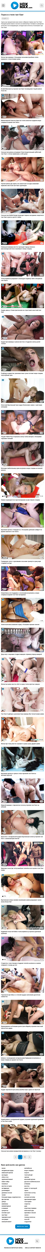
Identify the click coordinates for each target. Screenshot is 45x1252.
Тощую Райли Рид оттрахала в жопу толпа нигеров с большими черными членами (21, 437)
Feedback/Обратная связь (13, 1248)
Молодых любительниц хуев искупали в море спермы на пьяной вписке (21, 469)
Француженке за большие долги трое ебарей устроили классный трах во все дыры (22, 1027)
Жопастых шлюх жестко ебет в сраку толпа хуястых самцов (20, 684)
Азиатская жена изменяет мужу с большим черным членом (20, 624)
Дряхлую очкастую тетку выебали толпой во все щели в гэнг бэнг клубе (22, 869)
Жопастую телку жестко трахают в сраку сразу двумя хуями (20, 744)
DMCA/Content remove (33, 1248)
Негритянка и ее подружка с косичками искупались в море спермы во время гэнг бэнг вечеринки (20, 594)
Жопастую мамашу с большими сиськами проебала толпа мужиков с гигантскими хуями (19, 58)
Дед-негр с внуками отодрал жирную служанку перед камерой (21, 654)
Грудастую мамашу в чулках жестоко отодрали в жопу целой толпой (20, 342)
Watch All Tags (22, 1226)
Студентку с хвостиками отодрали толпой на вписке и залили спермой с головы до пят (21, 964)
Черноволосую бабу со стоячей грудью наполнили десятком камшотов (20, 995)
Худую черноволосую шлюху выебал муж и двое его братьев (20, 1089)
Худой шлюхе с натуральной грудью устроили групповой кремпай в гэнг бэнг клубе (22, 1120)
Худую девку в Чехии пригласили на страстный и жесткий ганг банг (21, 311)
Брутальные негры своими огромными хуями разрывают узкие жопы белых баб (21, 901)
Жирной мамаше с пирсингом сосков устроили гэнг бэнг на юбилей (20, 806)
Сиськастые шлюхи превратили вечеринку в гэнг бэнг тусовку (21, 1151)
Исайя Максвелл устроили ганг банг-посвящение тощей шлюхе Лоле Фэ (21, 90)
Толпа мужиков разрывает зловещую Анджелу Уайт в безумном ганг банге (21, 279)
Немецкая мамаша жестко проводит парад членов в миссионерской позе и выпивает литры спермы (18, 248)
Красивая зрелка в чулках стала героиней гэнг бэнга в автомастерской (18, 774)
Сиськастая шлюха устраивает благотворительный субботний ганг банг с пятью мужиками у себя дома (21, 153)
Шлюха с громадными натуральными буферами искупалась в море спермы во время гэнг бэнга (21, 1059)
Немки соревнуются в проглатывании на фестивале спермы (20, 500)
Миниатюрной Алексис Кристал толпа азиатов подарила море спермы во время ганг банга (21, 121)
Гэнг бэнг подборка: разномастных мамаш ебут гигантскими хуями (22, 714)
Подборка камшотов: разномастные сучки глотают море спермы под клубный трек (22, 374)
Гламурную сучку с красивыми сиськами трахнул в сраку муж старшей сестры (21, 562)
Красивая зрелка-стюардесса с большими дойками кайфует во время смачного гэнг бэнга (21, 530)
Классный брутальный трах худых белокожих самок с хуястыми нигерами (21, 406)
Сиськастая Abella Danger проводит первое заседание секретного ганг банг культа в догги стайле (22, 216)
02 (25, 1157)
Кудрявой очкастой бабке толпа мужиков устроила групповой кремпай (21, 932)
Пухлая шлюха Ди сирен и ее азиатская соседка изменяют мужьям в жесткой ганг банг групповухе (20, 184)
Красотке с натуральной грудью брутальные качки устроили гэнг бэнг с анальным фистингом (22, 837)
